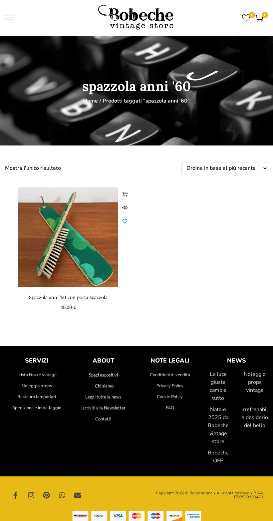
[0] (246, 18)
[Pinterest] (46, 495)
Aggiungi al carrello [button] (125, 194)
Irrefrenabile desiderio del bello (254, 417)
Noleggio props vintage (255, 382)
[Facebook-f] (15, 495)
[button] (125, 221)
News (236, 361)
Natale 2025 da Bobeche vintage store (218, 425)
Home (90, 101)
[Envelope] (77, 495)
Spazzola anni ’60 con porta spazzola (68, 297)
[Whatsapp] (62, 495)
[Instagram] (31, 495)
